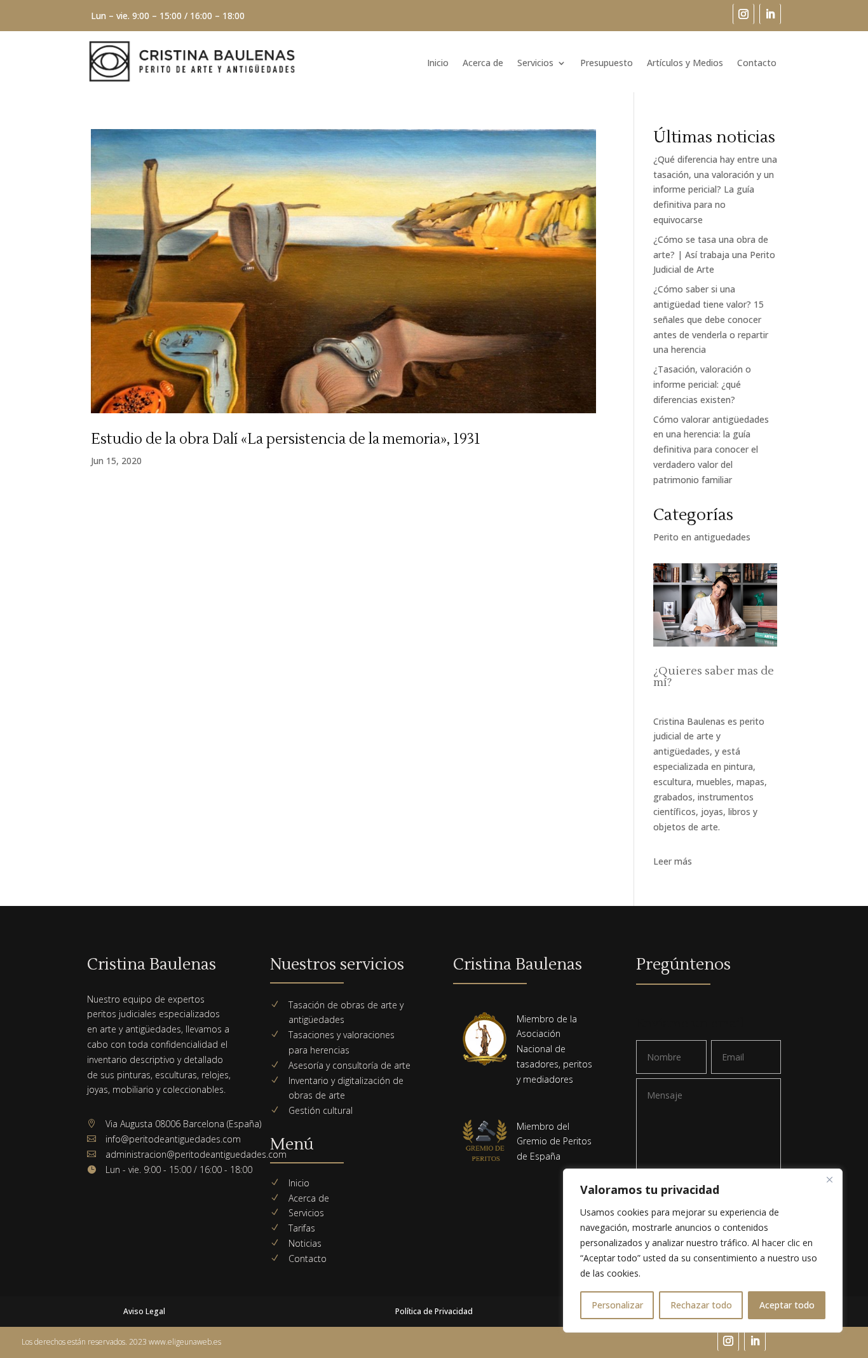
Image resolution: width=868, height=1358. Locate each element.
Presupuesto (606, 63)
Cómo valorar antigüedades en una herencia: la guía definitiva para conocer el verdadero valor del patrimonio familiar (711, 449)
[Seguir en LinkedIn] (770, 14)
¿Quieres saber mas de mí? (713, 677)
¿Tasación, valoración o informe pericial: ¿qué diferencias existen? (702, 384)
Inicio (438, 63)
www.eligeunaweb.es (185, 1341)
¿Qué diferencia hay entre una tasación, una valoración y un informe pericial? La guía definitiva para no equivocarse (715, 189)
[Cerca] (829, 1179)
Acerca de (483, 63)
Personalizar (617, 1305)
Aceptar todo (787, 1305)
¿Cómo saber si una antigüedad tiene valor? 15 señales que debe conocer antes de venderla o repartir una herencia (710, 319)
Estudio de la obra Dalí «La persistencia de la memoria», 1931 (285, 439)
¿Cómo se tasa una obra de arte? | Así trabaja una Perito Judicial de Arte (714, 254)
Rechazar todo (701, 1305)
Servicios (535, 63)
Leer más (672, 861)
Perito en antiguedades (701, 537)
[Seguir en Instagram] (743, 14)
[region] (703, 1251)
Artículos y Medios (685, 63)
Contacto (756, 63)
